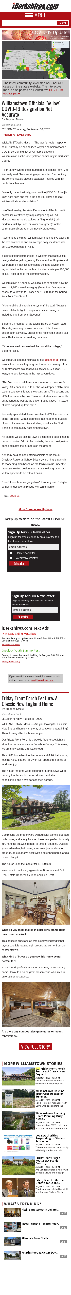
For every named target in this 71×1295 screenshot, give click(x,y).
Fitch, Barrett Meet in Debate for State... (50, 1181)
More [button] (63, 1213)
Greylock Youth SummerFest (20, 650)
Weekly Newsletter (27, 558)
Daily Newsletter (25, 553)
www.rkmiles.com (11, 644)
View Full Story (35, 1046)
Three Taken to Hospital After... (40, 1224)
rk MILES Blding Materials (19, 633)
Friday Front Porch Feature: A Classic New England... (50, 1071)
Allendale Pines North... (35, 1238)
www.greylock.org (11, 661)
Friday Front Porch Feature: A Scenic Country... (48, 1160)
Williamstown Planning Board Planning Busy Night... (50, 1116)
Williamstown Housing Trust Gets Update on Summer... (50, 1093)
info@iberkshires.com (42, 680)
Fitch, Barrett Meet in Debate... (40, 1209)
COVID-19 (14, 496)
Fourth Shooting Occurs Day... (39, 1252)
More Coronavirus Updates (36, 509)
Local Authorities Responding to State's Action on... (50, 1138)
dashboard (51, 359)
